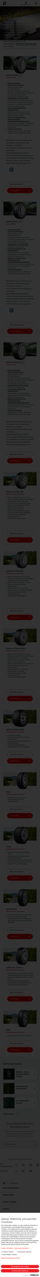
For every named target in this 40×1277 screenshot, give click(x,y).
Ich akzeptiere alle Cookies (20, 1266)
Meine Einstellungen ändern (10, 1258)
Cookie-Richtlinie (7, 1248)
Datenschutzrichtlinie (21, 1248)
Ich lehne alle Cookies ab (20, 1271)
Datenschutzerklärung (8, 1261)
